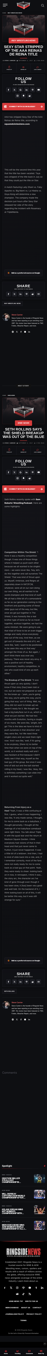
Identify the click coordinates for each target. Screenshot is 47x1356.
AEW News (6, 1190)
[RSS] (29, 1294)
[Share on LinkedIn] (20, 294)
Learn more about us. (28, 1281)
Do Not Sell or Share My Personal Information (23, 1333)
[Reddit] (29, 95)
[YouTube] (38, 89)
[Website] (12, 331)
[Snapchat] (23, 95)
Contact (37, 1307)
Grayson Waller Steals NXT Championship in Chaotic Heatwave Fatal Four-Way (12, 1180)
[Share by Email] (38, 294)
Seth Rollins (9, 991)
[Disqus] (23, 1110)
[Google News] (20, 89)
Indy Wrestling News (15, 12)
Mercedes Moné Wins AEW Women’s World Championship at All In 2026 (14, 1227)
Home (4, 12)
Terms (23, 1320)
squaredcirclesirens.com (17, 124)
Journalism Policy (14, 1314)
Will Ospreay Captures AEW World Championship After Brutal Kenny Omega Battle (13, 1196)
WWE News (11, 395)
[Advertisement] (23, 240)
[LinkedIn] (26, 89)
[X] (14, 89)
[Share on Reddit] (32, 294)
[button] (42, 5)
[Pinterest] (32, 89)
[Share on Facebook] (8, 294)
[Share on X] (14, 294)
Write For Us (31, 1301)
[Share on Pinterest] (26, 294)
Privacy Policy (34, 1314)
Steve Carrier (9, 60)
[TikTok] (23, 1294)
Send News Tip (16, 1301)
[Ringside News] (23, 5)
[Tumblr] (36, 1287)
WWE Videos (7, 1174)
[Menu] (5, 5)
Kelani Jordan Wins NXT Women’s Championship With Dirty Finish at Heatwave (12, 1211)
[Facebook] (8, 89)
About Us (25, 1307)
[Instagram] (17, 95)
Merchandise (12, 1307)
